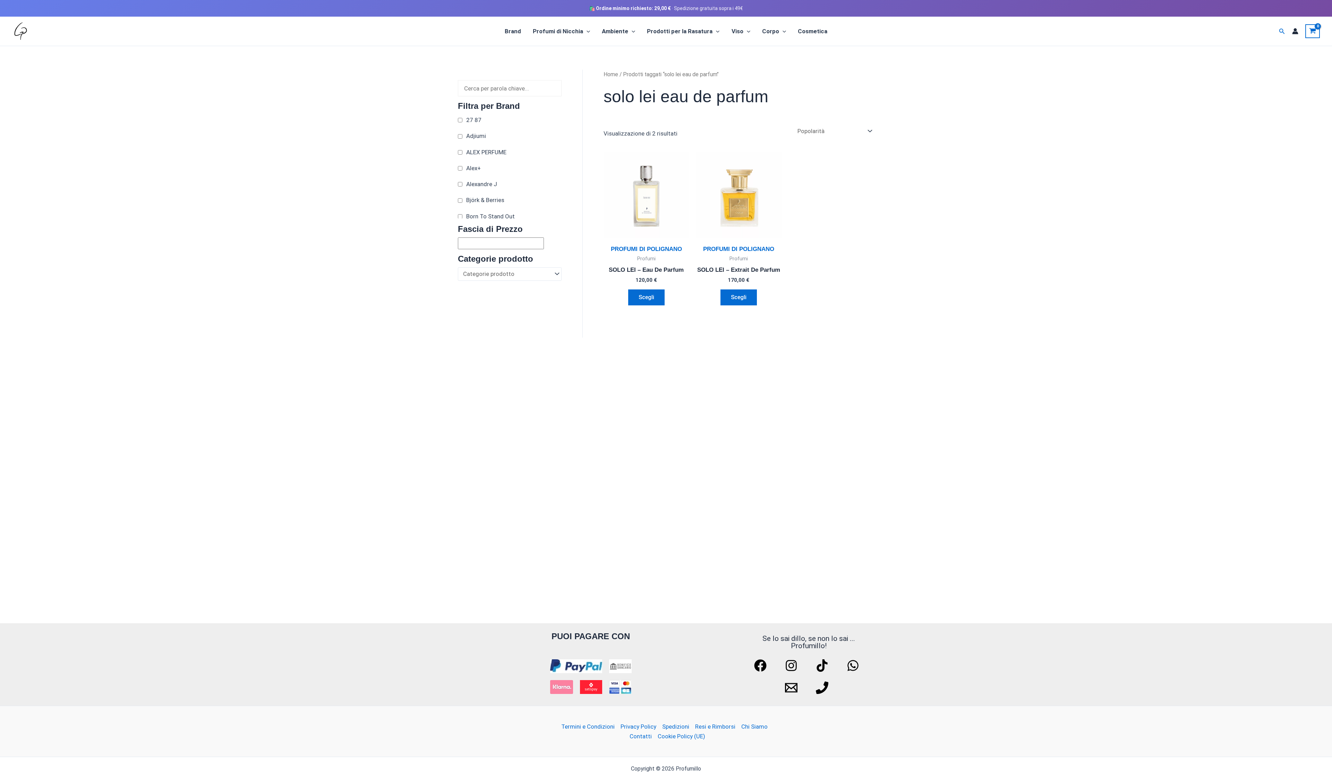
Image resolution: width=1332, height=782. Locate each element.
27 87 (473, 119)
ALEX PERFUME (486, 152)
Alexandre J (481, 184)
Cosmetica (812, 31)
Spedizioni (675, 726)
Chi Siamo (754, 726)
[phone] (823, 688)
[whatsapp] (854, 665)
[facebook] (761, 665)
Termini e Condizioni (588, 726)
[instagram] (792, 665)
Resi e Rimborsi (715, 726)
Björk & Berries (485, 200)
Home (611, 74)
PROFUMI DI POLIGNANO (646, 249)
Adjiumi (476, 135)
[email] (792, 688)
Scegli (646, 297)
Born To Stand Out (490, 216)
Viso (737, 31)
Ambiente (615, 31)
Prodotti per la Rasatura (679, 31)
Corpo (770, 31)
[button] (586, 31)
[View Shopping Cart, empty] (1312, 31)
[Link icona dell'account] (1295, 31)
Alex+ (473, 168)
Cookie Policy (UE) (681, 736)
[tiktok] (823, 665)
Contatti (641, 736)
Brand (513, 31)
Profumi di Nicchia (558, 31)
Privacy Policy (638, 726)
